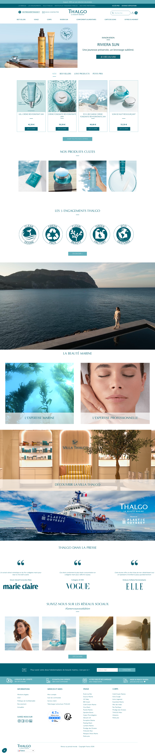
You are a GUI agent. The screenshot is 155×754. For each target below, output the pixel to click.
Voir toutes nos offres (77, 139)
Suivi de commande (54, 698)
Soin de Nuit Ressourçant (62, 114)
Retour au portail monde (69, 746)
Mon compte (51, 694)
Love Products (82, 74)
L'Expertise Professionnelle (115, 418)
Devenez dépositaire (129, 6)
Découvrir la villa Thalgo (77, 485)
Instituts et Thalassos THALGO (66, 6)
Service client (52, 701)
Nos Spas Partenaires (87, 6)
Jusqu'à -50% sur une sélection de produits (77, 2)
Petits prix (98, 74)
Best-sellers (65, 74)
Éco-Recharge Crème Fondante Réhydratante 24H (31, 115)
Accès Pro (116, 6)
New (54, 74)
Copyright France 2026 (86, 746)
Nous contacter (52, 12)
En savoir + (78, 254)
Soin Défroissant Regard (124, 114)
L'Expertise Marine (39, 418)
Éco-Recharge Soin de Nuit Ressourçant (93, 115)
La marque (22, 6)
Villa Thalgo (48, 6)
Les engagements (34, 6)
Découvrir (31, 129)
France (22, 751)
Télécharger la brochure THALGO (58, 704)
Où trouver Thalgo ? (31, 12)
